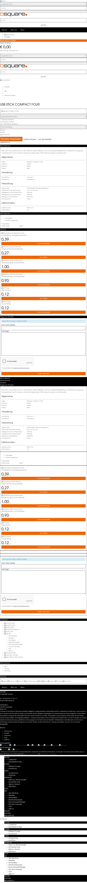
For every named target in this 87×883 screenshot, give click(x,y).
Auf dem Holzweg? (14, 646)
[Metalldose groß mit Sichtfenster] (12, 260)
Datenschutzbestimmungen (21, 368)
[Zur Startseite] (13, 16)
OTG (9, 649)
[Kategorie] (7, 623)
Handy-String (6, 304)
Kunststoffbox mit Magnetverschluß (14, 235)
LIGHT (11, 632)
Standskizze (9, 218)
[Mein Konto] (9, 35)
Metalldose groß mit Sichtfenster (12, 263)
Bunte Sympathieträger (15, 644)
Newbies (11, 638)
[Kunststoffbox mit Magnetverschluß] (12, 233)
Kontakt (6, 733)
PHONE (13, 623)
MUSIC (12, 627)
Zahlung (6, 668)
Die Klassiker (12, 640)
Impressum (7, 735)
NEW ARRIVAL (19, 657)
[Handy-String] (6, 302)
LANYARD (15, 655)
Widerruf (6, 740)
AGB (5, 737)
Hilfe (5, 666)
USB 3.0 (10, 651)
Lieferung (7, 671)
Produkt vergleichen (12, 220)
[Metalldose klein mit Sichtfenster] (11, 274)
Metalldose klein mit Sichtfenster (13, 276)
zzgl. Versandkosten (12, 50)
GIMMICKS (16, 629)
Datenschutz (8, 731)
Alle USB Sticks (12, 636)
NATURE (13, 653)
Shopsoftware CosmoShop (48, 754)
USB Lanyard (5, 290)
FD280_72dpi (5, 226)
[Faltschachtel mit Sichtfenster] (11, 247)
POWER (13, 625)
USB (9, 634)
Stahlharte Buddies (14, 642)
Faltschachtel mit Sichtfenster (12, 249)
